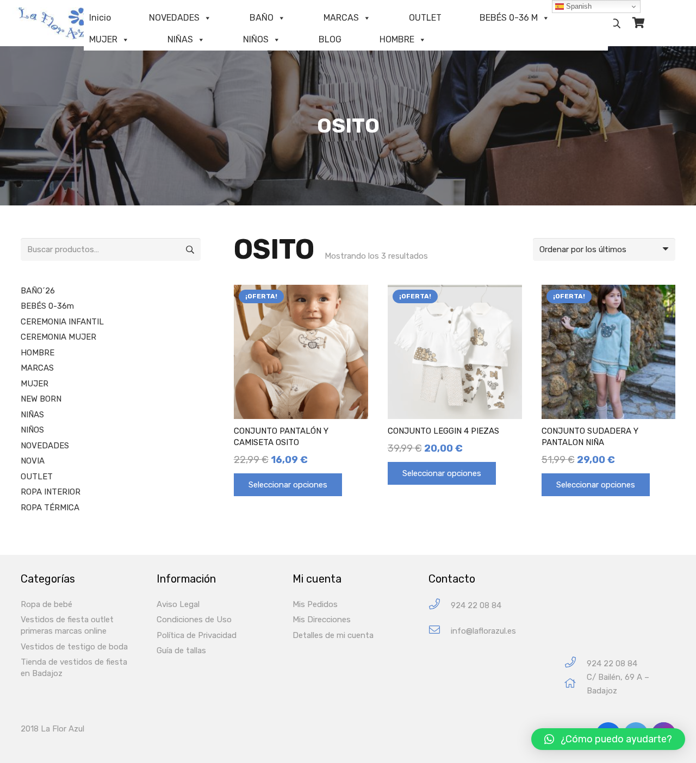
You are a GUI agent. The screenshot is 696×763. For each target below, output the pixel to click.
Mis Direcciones (322, 619)
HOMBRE (397, 39)
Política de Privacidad (197, 635)
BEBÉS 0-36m (47, 306)
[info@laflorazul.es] (439, 631)
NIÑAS (180, 39)
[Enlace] (63, 23)
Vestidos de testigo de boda (74, 647)
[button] (608, 739)
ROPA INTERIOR (50, 492)
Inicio (100, 17)
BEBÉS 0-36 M (509, 17)
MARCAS (341, 17)
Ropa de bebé (46, 604)
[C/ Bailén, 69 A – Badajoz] (575, 684)
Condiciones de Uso (194, 619)
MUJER (103, 39)
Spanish (578, 6)
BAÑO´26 (38, 291)
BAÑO (262, 17)
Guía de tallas (181, 650)
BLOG (330, 39)
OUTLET (425, 17)
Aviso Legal (178, 604)
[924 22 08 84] (439, 605)
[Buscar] (615, 23)
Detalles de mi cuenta (333, 635)
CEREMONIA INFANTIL (62, 322)
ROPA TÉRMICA (50, 507)
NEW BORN (41, 399)
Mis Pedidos (315, 604)
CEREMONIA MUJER (58, 337)
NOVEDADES (174, 17)
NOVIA (33, 461)
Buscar (189, 249)
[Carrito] (638, 23)
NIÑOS (256, 39)
